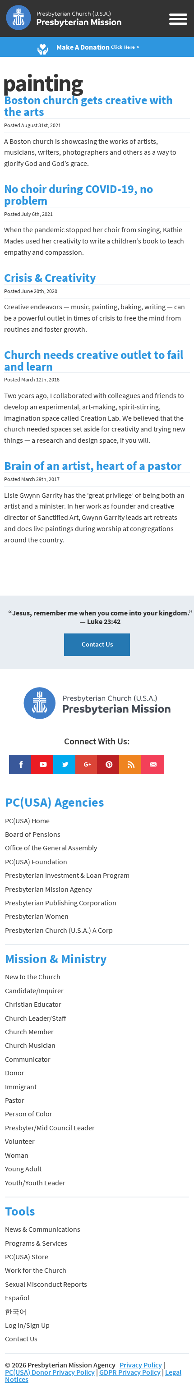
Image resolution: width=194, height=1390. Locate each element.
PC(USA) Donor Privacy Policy (50, 1371)
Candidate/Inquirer (34, 990)
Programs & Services (36, 1243)
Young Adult (23, 1168)
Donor (14, 1072)
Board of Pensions (32, 834)
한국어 (16, 1311)
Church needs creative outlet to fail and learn (93, 361)
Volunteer (20, 1141)
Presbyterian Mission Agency (48, 889)
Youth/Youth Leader (35, 1182)
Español (17, 1297)
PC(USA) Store (26, 1256)
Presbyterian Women (37, 916)
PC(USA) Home (27, 820)
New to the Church (32, 976)
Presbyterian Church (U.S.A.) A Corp (59, 930)
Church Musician (30, 1045)
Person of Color (28, 1113)
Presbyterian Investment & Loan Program (67, 875)
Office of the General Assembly (51, 847)
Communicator (28, 1059)
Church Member (29, 1031)
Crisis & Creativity (50, 278)
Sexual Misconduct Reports (46, 1284)
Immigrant (21, 1086)
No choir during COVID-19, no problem (78, 195)
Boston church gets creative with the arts (88, 106)
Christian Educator (33, 1004)
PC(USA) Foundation (36, 861)
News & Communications (42, 1229)
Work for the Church (35, 1270)
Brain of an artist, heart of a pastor (92, 466)
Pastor (14, 1100)
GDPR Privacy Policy (130, 1371)
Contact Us (97, 644)
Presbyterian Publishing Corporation (60, 902)
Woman (16, 1155)
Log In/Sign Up (27, 1325)
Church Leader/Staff (35, 1018)
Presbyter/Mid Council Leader (50, 1127)
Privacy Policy (141, 1364)
